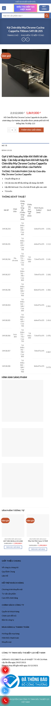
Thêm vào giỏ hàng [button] (13, 547)
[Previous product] (27, 39)
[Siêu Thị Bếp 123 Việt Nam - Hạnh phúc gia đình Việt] (25, 8)
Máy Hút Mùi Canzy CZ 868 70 (38, 542)
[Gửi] (46, 15)
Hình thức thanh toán (10, 638)
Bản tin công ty (8, 620)
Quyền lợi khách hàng (10, 611)
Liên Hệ (5, 576)
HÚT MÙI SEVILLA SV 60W (13, 541)
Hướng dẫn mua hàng (10, 633)
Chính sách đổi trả (9, 615)
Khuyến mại (6, 642)
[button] (4, 8)
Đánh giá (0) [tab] (7, 150)
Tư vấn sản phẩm (9, 593)
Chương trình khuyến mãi (12, 589)
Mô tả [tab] (4, 146)
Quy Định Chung (8, 571)
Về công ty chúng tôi (10, 567)
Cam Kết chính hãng (10, 598)
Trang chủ (12, 35)
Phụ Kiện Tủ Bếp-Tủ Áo (32, 35)
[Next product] (23, 39)
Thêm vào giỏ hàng (31, 130)
